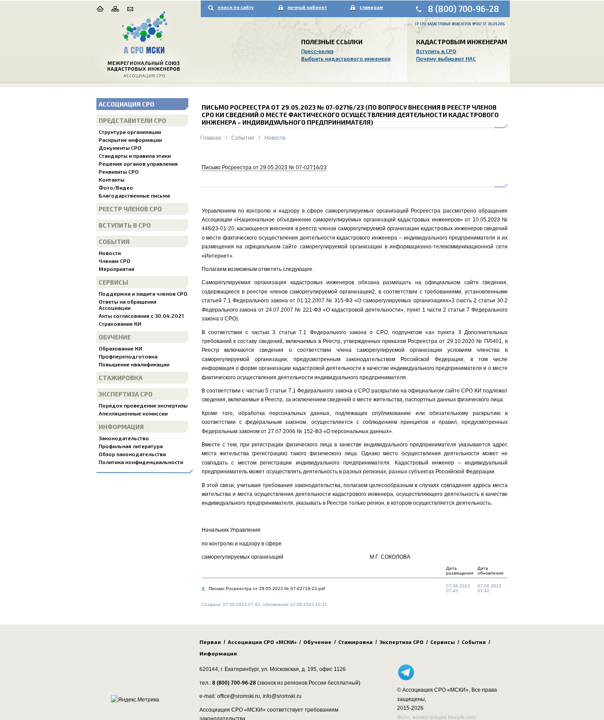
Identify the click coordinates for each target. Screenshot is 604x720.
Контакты (111, 179)
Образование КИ (120, 348)
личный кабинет (307, 7)
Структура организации (130, 132)
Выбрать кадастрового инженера (345, 58)
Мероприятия (116, 269)
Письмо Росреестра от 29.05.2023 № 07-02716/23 (264, 167)
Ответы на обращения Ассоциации (128, 304)
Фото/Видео (116, 187)
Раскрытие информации (130, 140)
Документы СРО (120, 148)
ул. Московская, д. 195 (289, 669)
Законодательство (124, 438)
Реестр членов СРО (130, 209)
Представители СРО (132, 120)
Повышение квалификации (134, 364)
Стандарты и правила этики (135, 155)
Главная (210, 138)
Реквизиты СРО (119, 171)
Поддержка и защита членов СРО (143, 293)
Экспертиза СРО (126, 394)
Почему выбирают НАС (446, 58)
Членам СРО (114, 261)
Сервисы (113, 282)
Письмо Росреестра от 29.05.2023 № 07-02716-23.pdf (267, 588)
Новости (110, 253)
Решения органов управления (138, 163)
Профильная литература (131, 446)
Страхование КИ (120, 323)
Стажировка (120, 377)
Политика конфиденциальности (141, 462)
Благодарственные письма (134, 195)
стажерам (371, 7)
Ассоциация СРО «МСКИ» (262, 642)
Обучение (115, 337)
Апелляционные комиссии (133, 413)
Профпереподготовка (128, 356)
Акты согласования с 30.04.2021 (141, 315)
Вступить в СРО (436, 51)
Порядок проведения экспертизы (143, 405)
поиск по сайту (236, 7)
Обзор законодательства (132, 454)
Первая (210, 642)
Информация (121, 426)
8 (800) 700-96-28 (463, 9)
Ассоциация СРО (126, 104)
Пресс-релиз (317, 51)
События (114, 241)
